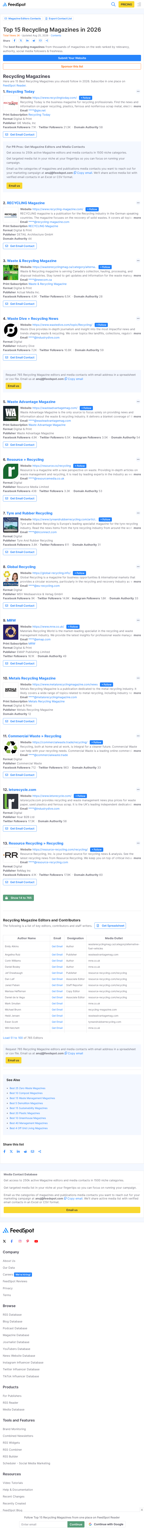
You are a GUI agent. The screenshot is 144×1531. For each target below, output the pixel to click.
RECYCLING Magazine (43, 226)
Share (6, 40)
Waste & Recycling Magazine (47, 284)
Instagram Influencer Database (23, 1362)
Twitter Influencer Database (21, 1369)
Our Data (9, 1267)
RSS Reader (10, 1402)
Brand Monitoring (14, 1429)
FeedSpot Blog (12, 1510)
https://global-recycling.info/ (51, 573)
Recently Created (14, 1503)
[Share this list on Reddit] (34, 40)
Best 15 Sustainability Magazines (28, 1108)
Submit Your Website (72, 58)
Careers (17, 1274)
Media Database (13, 1409)
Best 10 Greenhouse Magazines (28, 1118)
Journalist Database (16, 1342)
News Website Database (19, 1355)
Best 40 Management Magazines (29, 1123)
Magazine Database (16, 1335)
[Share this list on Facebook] (14, 40)
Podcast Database (15, 1328)
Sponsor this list (72, 66)
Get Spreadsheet (113, 925)
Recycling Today (39, 114)
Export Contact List (60, 18)
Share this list (13, 1144)
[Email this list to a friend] (40, 40)
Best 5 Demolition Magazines (26, 1103)
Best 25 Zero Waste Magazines (27, 1088)
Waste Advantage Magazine (47, 425)
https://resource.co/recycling (51, 465)
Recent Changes (13, 1496)
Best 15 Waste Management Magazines (32, 1098)
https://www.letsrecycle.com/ (51, 796)
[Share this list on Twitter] (21, 40)
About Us (9, 1261)
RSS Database (12, 1314)
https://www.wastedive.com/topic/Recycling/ (62, 324)
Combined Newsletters (18, 1436)
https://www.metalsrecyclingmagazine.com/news (65, 684)
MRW (31, 643)
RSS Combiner (12, 1449)
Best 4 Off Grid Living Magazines (29, 1128)
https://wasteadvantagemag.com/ (54, 408)
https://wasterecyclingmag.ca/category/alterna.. (64, 267)
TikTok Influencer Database (21, 1376)
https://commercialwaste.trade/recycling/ (59, 742)
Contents (56, 35)
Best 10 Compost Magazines (26, 1093)
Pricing (126, 4)
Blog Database (12, 1321)
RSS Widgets (11, 1442)
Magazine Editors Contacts (24, 18)
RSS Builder (10, 1456)
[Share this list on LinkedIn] (27, 40)
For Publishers (12, 1396)
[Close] (142, 1510)
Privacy (8, 1288)
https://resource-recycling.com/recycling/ (60, 849)
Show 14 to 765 (21, 898)
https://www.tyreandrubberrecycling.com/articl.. (64, 519)
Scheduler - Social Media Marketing (26, 1463)
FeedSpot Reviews (15, 1281)
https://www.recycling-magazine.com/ (57, 209)
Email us (14, 185)
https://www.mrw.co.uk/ (48, 626)
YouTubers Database (16, 1349)
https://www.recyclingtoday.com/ (54, 97)
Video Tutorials (13, 1483)
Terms (7, 1295)
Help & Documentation (18, 1489)
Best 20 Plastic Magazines (25, 1113)
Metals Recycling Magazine (46, 701)
